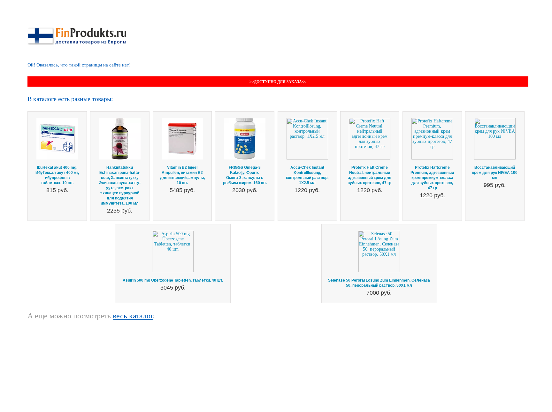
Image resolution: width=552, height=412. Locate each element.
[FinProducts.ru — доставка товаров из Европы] (76, 29)
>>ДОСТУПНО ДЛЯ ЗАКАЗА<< (277, 82)
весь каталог (133, 316)
